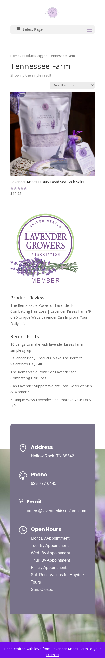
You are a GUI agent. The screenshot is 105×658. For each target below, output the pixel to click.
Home (15, 55)
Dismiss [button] (52, 654)
